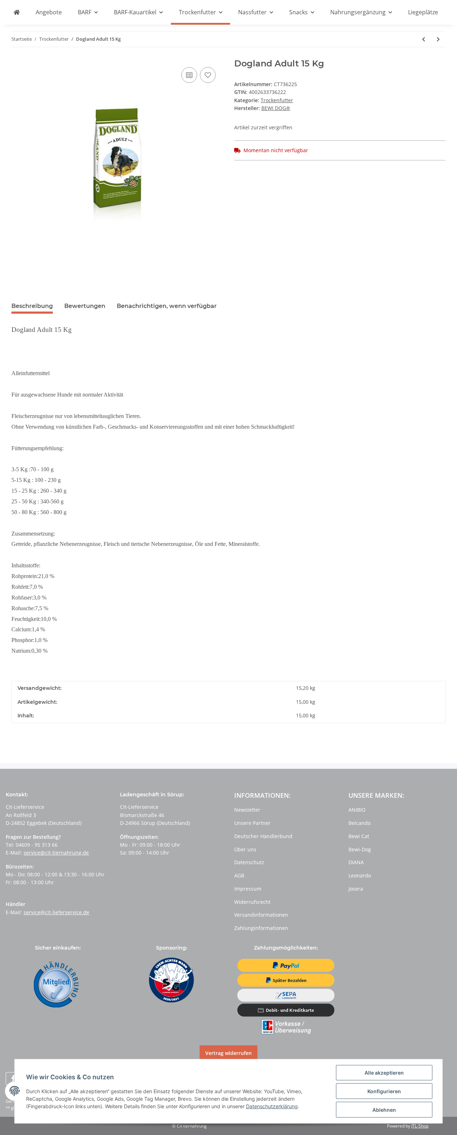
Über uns (245, 849)
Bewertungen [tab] (84, 306)
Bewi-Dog (359, 849)
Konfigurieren (384, 1091)
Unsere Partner (252, 823)
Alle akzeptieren (384, 1073)
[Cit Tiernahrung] (17, 12)
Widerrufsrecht (252, 901)
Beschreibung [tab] (32, 306)
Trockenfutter (277, 100)
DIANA (356, 862)
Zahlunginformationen (261, 928)
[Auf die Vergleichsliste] (189, 75)
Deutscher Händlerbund (263, 836)
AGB (239, 875)
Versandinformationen (261, 914)
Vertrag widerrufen (228, 1053)
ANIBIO (357, 809)
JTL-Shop (419, 1126)
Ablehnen (384, 1110)
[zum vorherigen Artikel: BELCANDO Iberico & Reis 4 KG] (423, 39)
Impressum (247, 888)
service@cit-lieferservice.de (56, 912)
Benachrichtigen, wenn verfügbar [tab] (167, 306)
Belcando (359, 823)
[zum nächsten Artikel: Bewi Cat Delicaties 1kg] (438, 39)
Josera (355, 888)
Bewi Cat (358, 836)
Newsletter (247, 809)
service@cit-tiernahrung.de (56, 852)
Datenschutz (249, 862)
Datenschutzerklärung (272, 1106)
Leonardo (359, 875)
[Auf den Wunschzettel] (208, 75)
